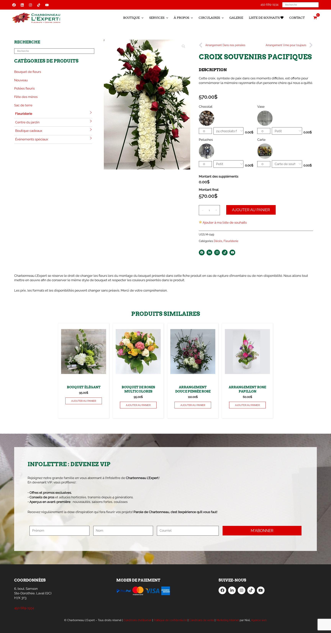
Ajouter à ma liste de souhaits (225, 222)
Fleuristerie (23, 114)
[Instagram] (30, 5)
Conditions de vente (201, 620)
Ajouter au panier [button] (83, 400)
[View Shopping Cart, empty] (315, 17)
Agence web (259, 620)
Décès (218, 241)
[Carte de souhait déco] (287, 164)
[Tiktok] (38, 5)
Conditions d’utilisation (138, 620)
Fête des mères (26, 97)
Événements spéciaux (31, 139)
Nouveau (21, 80)
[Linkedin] (22, 5)
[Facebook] (14, 5)
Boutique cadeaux (28, 131)
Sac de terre (23, 105)
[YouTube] (47, 5)
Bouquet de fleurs (27, 72)
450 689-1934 (269, 4)
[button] (141, 18)
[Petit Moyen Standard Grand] (287, 131)
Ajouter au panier (251, 210)
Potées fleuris (24, 88)
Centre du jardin (27, 122)
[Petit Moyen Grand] (228, 164)
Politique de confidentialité (170, 620)
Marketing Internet (227, 620)
